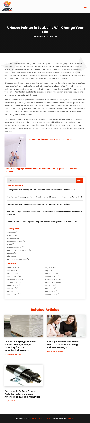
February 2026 (12, 276)
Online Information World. (41, 418)
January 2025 (50, 294)
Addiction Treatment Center (18, 250)
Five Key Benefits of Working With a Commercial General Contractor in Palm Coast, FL (41, 190)
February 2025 (12, 294)
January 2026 (50, 276)
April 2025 (10, 291)
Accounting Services (14, 241)
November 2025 (51, 279)
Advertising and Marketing (17, 259)
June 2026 (11, 270)
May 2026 (48, 270)
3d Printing (11, 232)
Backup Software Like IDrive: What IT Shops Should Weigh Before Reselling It (63, 344)
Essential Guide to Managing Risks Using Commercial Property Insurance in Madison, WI (42, 222)
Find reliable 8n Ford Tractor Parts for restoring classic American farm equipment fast (22, 394)
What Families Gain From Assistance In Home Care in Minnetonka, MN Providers (38, 204)
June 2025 (10, 288)
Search (79, 180)
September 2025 (51, 282)
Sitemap (71, 418)
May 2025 (48, 288)
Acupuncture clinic (14, 247)
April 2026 (10, 273)
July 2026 (48, 267)
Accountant (11, 238)
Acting (9, 244)
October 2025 (12, 282)
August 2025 (11, 285)
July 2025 (48, 285)
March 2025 (49, 291)
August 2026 (11, 267)
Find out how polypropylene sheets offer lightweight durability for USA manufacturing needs (45, 197)
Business (53, 37)
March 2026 (49, 273)
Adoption (10, 253)
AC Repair (10, 235)
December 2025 (13, 279)
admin (37, 37)
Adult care (11, 256)
